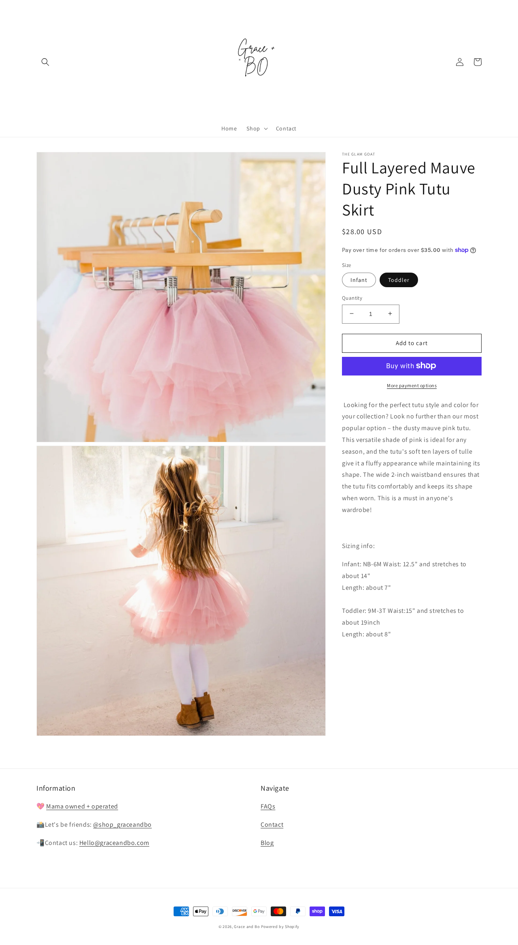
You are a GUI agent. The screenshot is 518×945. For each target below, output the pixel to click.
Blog (267, 842)
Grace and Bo (246, 926)
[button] (45, 62)
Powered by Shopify (280, 926)
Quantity (352, 297)
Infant (358, 279)
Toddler (399, 279)
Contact (272, 824)
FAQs (268, 806)
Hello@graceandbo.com (114, 842)
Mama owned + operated (82, 806)
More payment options (412, 385)
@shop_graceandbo (122, 824)
